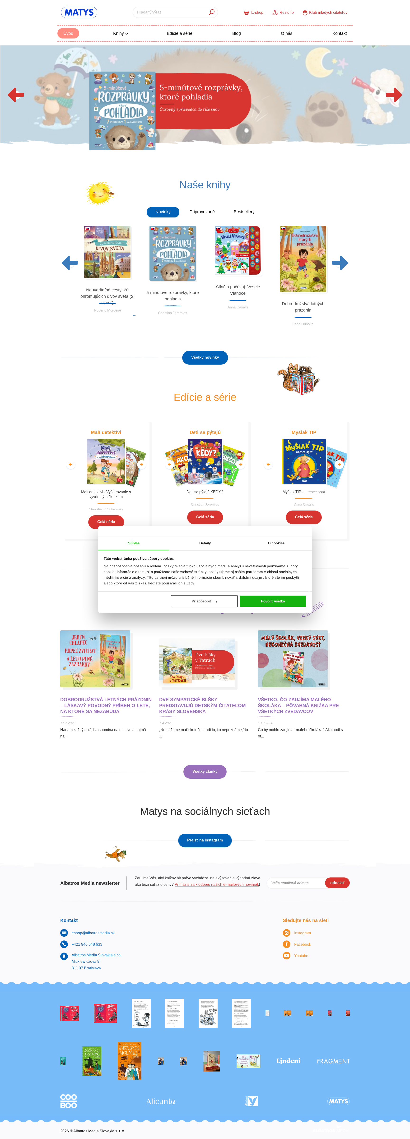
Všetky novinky (205, 357)
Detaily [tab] (205, 543)
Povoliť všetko (273, 601)
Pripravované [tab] (202, 211)
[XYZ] (105, 1013)
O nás (286, 33)
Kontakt (339, 33)
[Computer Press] (208, 1013)
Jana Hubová (303, 324)
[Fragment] (333, 1061)
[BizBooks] (309, 1013)
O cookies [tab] (276, 543)
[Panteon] (130, 1061)
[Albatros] (251, 1101)
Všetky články (205, 771)
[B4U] (330, 1013)
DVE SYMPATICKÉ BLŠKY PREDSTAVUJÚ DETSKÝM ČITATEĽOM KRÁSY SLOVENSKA (202, 705)
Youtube (301, 956)
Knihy (119, 33)
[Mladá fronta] (248, 1061)
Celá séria (106, 522)
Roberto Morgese (107, 310)
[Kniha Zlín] (267, 1013)
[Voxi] (141, 1013)
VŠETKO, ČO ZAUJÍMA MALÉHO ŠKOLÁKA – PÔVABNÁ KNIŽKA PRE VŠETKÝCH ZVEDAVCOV (298, 705)
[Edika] (63, 1061)
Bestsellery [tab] (244, 211)
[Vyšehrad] (287, 1013)
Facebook (302, 944)
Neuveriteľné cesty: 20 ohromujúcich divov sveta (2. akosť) (107, 296)
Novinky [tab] (163, 211)
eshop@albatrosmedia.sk (93, 933)
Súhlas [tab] (134, 543)
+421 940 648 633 (87, 944)
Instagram (302, 933)
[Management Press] (241, 1013)
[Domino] (174, 1013)
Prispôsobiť (201, 601)
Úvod (68, 33)
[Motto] (69, 1013)
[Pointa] (183, 1061)
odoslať (337, 883)
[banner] (79, 12)
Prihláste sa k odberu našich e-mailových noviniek (217, 884)
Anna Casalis (238, 307)
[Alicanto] (160, 1101)
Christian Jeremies (172, 313)
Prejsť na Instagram (205, 840)
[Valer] (211, 1061)
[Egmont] (348, 1013)
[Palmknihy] (161, 1061)
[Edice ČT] (91, 1061)
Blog (236, 33)
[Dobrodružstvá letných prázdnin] (205, 102)
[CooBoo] (68, 1101)
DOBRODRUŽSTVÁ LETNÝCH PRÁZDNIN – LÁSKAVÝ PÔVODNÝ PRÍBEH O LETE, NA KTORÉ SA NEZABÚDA (106, 705)
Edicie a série (179, 33)
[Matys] (338, 1101)
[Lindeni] (289, 1061)
